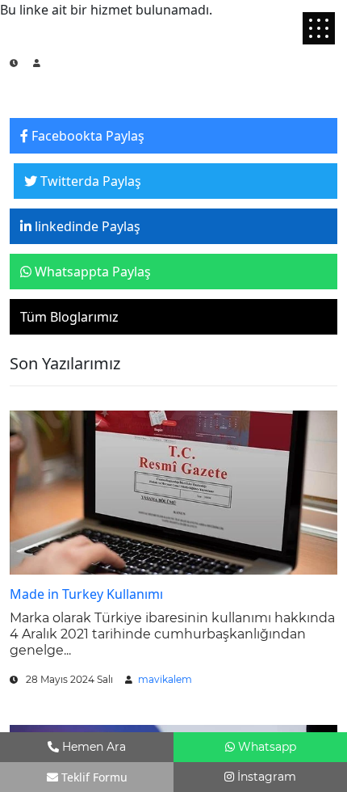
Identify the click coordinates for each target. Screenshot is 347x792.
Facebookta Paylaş (86, 136)
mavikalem (165, 679)
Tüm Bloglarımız (69, 317)
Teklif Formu (93, 777)
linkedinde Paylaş (85, 226)
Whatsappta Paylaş (91, 271)
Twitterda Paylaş (89, 181)
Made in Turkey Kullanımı (86, 594)
